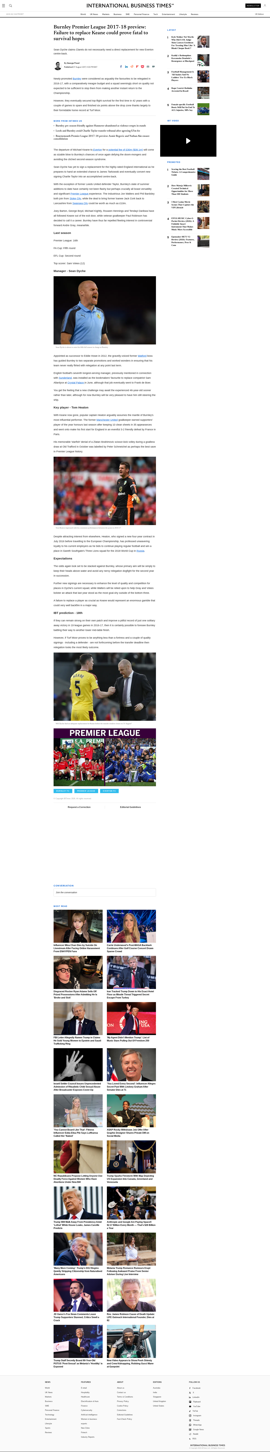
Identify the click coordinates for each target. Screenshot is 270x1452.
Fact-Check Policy (124, 1419)
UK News (94, 14)
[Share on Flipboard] (137, 66)
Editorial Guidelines (130, 807)
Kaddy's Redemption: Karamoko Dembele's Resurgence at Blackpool (182, 58)
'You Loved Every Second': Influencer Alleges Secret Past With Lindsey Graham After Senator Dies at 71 (131, 1086)
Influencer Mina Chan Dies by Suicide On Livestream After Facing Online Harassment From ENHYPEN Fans (77, 948)
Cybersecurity (86, 1410)
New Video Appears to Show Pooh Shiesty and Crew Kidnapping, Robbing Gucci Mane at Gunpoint (130, 1363)
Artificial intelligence (89, 1415)
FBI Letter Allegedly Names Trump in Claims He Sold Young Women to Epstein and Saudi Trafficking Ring (77, 1040)
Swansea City (80, 203)
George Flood (73, 63)
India (155, 1392)
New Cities (85, 1428)
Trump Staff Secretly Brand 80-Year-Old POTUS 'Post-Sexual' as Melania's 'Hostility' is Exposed (78, 1363)
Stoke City (75, 198)
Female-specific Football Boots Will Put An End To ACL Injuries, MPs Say (183, 107)
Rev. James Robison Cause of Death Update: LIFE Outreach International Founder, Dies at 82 (131, 1317)
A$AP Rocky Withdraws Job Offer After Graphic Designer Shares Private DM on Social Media (128, 1133)
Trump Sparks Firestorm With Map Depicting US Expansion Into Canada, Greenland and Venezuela (130, 1179)
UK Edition (259, 14)
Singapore (157, 1397)
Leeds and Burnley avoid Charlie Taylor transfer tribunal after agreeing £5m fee (98, 131)
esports (84, 1424)
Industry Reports (87, 1437)
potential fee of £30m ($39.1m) (125, 149)
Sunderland (65, 377)
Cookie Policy (122, 1406)
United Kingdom (159, 1401)
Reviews (194, 14)
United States (158, 1406)
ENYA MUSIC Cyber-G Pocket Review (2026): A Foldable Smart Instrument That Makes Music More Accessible (182, 224)
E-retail (84, 1388)
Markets (105, 14)
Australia (156, 1388)
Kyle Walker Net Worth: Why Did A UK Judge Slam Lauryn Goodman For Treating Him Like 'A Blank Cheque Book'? (183, 42)
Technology (49, 1415)
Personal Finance (141, 14)
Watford (142, 355)
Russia (140, 550)
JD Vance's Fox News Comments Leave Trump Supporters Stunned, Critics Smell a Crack (76, 1317)
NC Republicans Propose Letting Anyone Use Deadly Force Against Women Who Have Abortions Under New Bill (78, 1179)
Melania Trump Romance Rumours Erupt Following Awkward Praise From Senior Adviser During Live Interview (128, 1271)
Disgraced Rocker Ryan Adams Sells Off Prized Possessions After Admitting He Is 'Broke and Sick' (75, 994)
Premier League (79, 193)
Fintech (84, 1432)
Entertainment (168, 14)
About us (120, 1388)
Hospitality (85, 1392)
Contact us (121, 1392)
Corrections (121, 1410)
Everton (97, 149)
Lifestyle (183, 14)
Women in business (89, 1419)
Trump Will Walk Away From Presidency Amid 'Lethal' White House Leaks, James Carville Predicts (78, 1225)
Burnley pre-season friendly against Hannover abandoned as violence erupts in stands (101, 126)
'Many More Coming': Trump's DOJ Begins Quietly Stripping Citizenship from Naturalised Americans (78, 1271)
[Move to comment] (153, 66)
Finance (84, 1406)
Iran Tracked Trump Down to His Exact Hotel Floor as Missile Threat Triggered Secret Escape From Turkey (130, 994)
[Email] (147, 66)
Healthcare (85, 1397)
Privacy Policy (123, 1401)
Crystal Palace (76, 382)
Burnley (77, 78)
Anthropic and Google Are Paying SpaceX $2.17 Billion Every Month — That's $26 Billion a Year (131, 1225)
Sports (47, 1428)
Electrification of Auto (89, 1401)
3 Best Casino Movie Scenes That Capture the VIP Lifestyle (182, 205)
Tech (155, 14)
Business (118, 14)
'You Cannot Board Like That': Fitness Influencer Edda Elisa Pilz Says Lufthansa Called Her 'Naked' (76, 1133)
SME (128, 14)
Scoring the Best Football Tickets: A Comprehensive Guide (183, 172)
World (83, 14)
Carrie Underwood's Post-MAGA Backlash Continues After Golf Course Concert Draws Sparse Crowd (130, 948)
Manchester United (107, 419)
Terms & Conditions (125, 1397)
